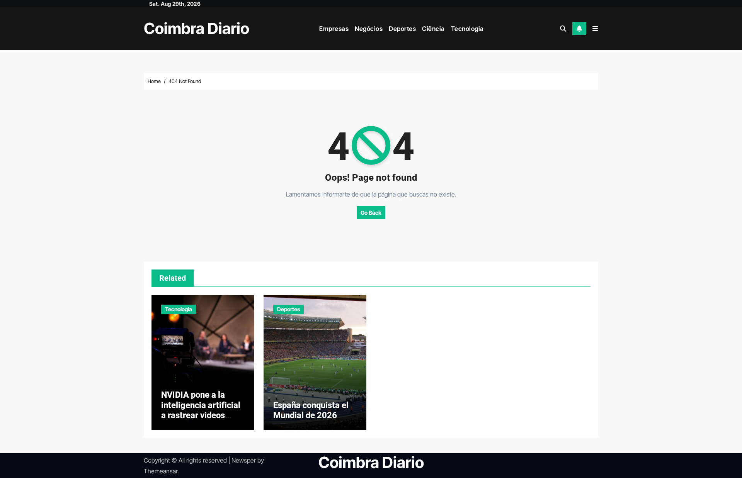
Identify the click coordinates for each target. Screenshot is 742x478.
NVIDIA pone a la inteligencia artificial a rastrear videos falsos (200, 410)
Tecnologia (467, 28)
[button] (595, 28)
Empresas (334, 28)
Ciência (433, 28)
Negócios (369, 28)
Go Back (371, 212)
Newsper (243, 460)
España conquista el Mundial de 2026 (311, 410)
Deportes (402, 28)
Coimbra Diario (196, 28)
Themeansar (160, 471)
